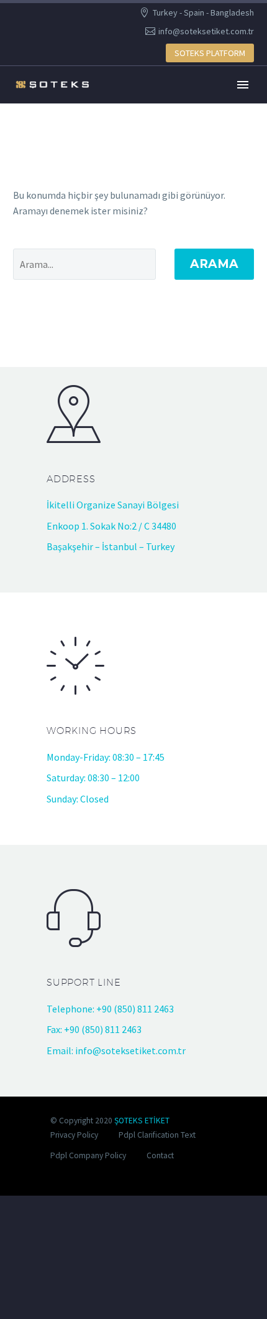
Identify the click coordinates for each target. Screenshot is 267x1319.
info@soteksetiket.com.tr (206, 31)
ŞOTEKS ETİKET (142, 1120)
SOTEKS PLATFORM (209, 53)
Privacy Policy (74, 1135)
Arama (214, 264)
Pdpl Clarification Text (157, 1135)
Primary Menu (243, 84)
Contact (160, 1155)
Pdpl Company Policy (88, 1155)
